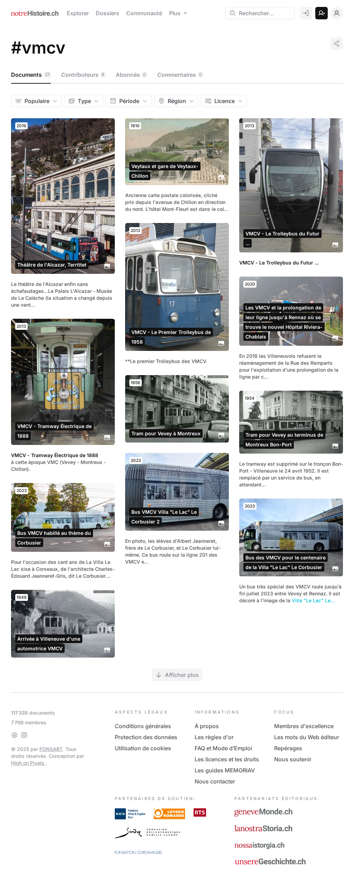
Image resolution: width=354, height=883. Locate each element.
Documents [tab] (30, 74)
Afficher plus (182, 674)
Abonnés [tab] (131, 74)
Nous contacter (215, 781)
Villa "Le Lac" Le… (313, 600)
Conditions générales (143, 726)
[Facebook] (14, 735)
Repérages (288, 748)
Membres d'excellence (304, 726)
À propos (207, 726)
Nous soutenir (292, 759)
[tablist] (177, 75)
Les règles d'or (214, 737)
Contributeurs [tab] (82, 74)
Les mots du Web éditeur (306, 737)
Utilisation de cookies (143, 748)
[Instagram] (24, 735)
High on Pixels (28, 763)
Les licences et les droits (227, 759)
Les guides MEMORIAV (225, 770)
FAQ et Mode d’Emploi (223, 748)
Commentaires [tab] (179, 74)
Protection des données (146, 737)
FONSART (51, 749)
